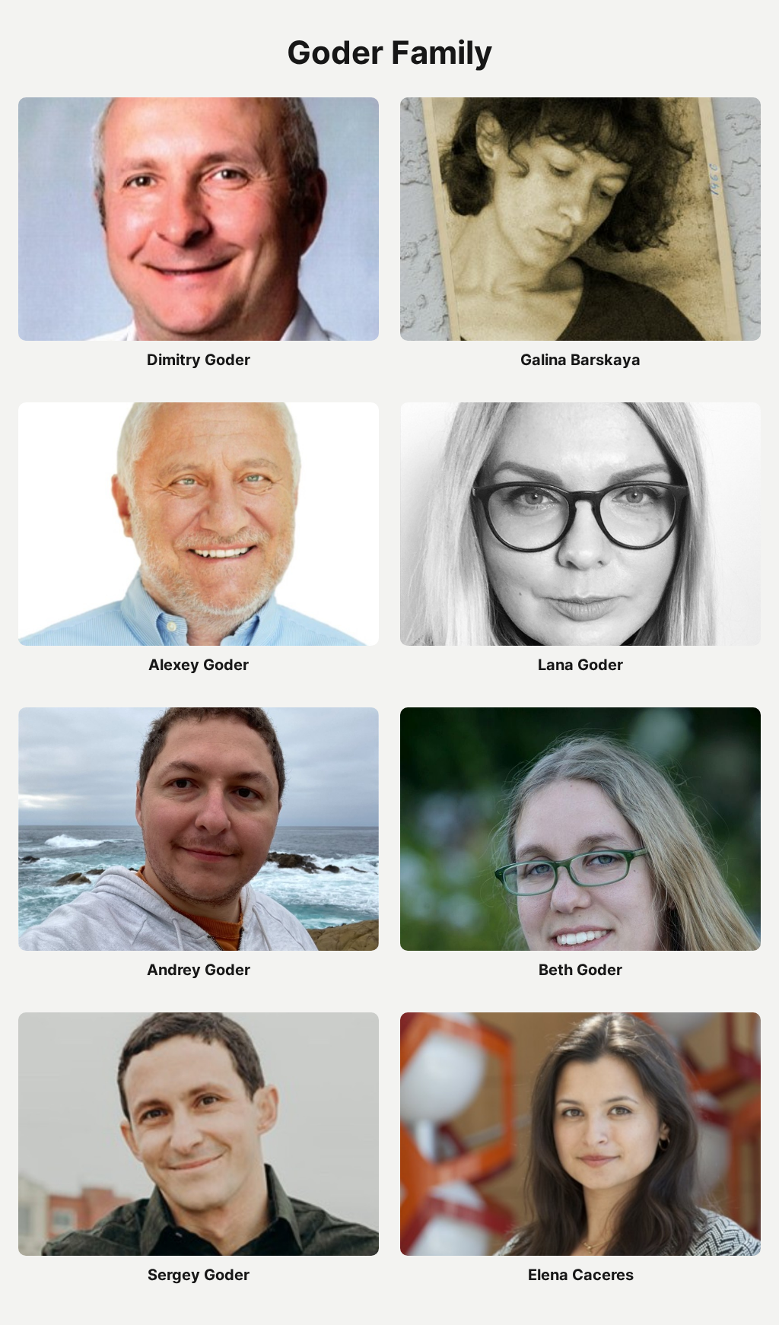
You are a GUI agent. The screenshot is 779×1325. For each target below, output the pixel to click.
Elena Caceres (581, 1275)
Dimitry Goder (198, 360)
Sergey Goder (199, 1275)
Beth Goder (580, 970)
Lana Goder (580, 665)
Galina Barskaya (580, 360)
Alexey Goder (198, 665)
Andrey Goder (198, 970)
